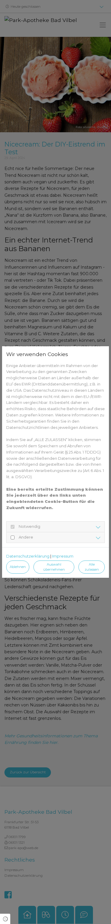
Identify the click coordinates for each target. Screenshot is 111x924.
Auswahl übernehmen (54, 567)
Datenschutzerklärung (27, 556)
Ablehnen (18, 567)
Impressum (62, 556)
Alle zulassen (92, 567)
